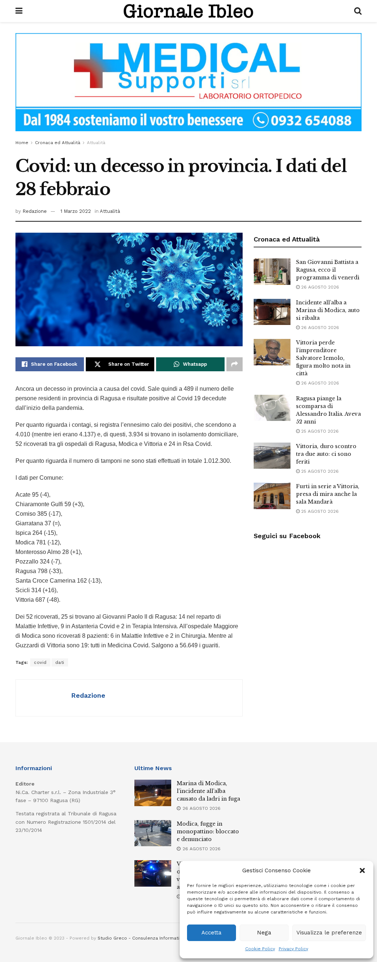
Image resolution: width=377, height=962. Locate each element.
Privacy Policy (293, 948)
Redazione (34, 211)
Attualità (96, 142)
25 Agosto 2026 (319, 431)
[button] (362, 870)
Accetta (211, 932)
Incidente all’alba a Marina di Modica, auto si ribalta (328, 310)
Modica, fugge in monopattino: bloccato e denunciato (208, 831)
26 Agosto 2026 (319, 287)
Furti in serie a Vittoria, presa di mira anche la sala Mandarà (327, 494)
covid (40, 662)
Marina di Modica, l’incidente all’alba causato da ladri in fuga (208, 791)
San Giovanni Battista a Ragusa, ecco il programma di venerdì (327, 270)
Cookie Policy (260, 948)
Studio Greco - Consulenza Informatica (141, 938)
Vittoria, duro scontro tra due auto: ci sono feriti (326, 454)
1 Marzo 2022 (75, 211)
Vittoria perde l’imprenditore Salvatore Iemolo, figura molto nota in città (323, 358)
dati (59, 662)
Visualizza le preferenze (329, 932)
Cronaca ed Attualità (57, 142)
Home (21, 142)
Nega (264, 932)
